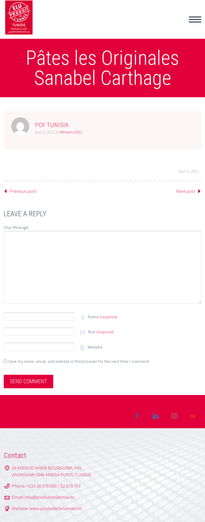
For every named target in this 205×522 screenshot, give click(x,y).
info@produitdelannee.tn (50, 497)
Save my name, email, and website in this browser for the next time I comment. (79, 361)
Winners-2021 (71, 132)
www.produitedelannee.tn (56, 508)
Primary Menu (195, 19)
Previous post (23, 191)
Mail (101, 331)
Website (94, 347)
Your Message (16, 227)
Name (102, 317)
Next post (185, 191)
